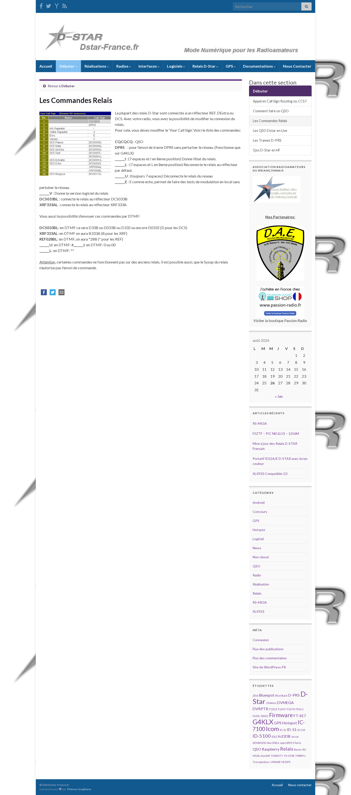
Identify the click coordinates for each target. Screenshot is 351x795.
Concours (260, 512)
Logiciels (175, 66)
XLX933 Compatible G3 (270, 474)
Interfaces (148, 66)
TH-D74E (289, 755)
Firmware (281, 715)
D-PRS (294, 695)
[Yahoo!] (56, 5)
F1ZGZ (273, 709)
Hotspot (259, 530)
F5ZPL (256, 716)
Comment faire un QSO (271, 111)
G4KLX (263, 722)
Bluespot (267, 695)
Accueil (45, 66)
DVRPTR (260, 708)
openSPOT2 (287, 742)
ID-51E (301, 729)
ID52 (274, 736)
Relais (257, 593)
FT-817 (299, 715)
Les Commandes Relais (270, 121)
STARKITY (277, 755)
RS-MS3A (260, 423)
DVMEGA (285, 702)
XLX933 (258, 611)
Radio (257, 575)
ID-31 (283, 729)
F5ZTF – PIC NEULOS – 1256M (276, 433)
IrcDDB (284, 736)
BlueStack (281, 695)
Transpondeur (261, 761)
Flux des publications (268, 649)
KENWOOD (259, 742)
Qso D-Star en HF (266, 150)
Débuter (67, 66)
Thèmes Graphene (79, 789)
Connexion (261, 640)
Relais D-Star (204, 66)
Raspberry (270, 749)
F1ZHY (282, 709)
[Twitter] (48, 5)
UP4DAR (276, 761)
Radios (122, 66)
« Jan (279, 396)
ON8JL (276, 742)
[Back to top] (340, 784)
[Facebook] (41, 5)
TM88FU (300, 755)
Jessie (295, 736)
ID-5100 (262, 736)
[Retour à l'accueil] (175, 36)
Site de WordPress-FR (269, 667)
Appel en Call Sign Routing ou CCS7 (280, 101)
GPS (230, 66)
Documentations (258, 66)
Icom (272, 728)
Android (259, 502)
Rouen (298, 749)
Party (298, 742)
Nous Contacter (297, 66)
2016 (255, 695)
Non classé (261, 557)
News (257, 548)
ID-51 (292, 729)
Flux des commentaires (270, 658)
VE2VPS (285, 761)
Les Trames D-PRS (267, 140)
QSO (256, 566)
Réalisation (261, 584)
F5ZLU (299, 709)
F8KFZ (264, 716)
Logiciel (258, 539)
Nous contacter (300, 785)
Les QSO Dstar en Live (270, 131)
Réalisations (96, 66)
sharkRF (265, 755)
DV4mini (271, 702)
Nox (269, 742)
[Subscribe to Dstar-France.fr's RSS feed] (64, 5)
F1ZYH (291, 709)
